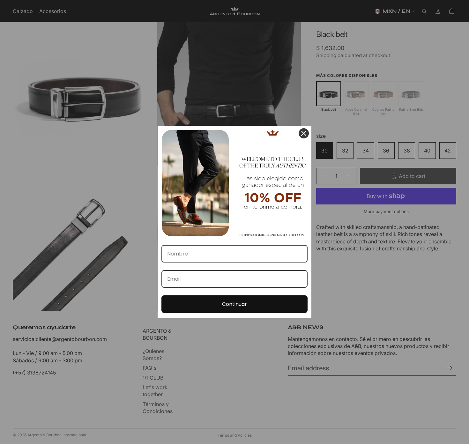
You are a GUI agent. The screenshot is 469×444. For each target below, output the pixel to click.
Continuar (234, 304)
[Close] (303, 133)
